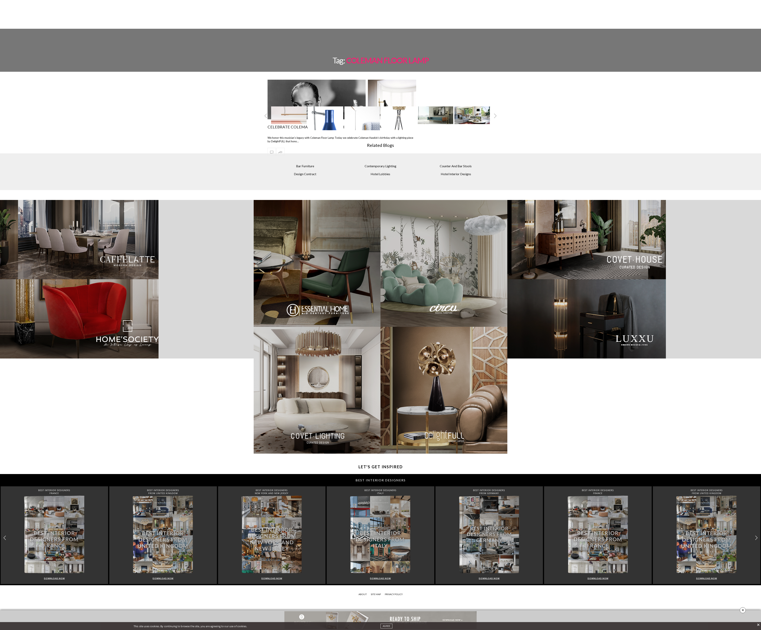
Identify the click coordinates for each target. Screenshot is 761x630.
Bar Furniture (305, 166)
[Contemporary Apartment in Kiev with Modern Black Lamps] (472, 115)
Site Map (376, 594)
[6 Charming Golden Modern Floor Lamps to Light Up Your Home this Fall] (399, 115)
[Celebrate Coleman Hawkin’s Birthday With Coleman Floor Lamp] (272, 152)
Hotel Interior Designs (456, 174)
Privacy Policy (394, 594)
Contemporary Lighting (380, 166)
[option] (289, 118)
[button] (756, 538)
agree (386, 626)
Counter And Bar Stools (456, 166)
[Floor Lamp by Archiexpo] (362, 118)
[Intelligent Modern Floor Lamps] (325, 122)
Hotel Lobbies (380, 174)
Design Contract (305, 174)
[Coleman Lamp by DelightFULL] (289, 122)
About (363, 594)
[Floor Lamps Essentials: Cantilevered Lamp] (435, 115)
